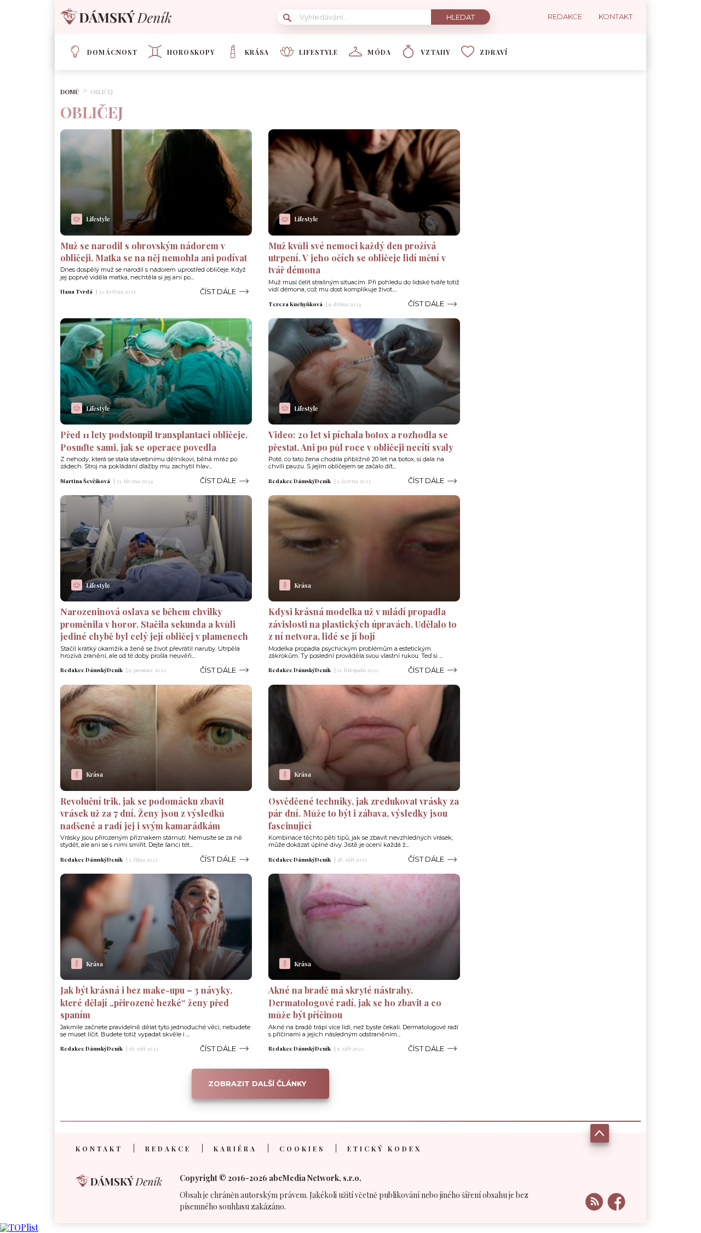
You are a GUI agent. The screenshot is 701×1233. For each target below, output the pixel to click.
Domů (69, 92)
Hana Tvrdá (76, 291)
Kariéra (235, 1148)
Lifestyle (318, 52)
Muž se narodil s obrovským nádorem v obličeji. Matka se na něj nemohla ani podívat (153, 251)
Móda (379, 52)
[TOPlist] (19, 1227)
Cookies (302, 1148)
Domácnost (112, 52)
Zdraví (494, 52)
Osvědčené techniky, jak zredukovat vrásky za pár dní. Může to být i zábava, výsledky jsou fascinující (363, 813)
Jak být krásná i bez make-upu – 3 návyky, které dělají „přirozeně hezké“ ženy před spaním (146, 1002)
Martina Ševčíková (85, 481)
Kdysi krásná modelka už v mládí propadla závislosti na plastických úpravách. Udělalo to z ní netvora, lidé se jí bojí (362, 624)
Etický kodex (384, 1148)
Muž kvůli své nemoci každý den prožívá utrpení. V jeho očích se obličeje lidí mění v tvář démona (357, 258)
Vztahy (435, 52)
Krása (257, 52)
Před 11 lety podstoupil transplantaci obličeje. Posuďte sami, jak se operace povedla (154, 440)
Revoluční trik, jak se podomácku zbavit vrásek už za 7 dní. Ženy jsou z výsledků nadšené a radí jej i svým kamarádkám (142, 813)
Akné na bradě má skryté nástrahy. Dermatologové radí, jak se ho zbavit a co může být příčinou (354, 1002)
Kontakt (99, 1148)
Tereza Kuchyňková (295, 304)
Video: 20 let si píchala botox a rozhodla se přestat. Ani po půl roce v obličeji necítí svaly (360, 440)
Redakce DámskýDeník (299, 481)
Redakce (168, 1148)
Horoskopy (191, 52)
